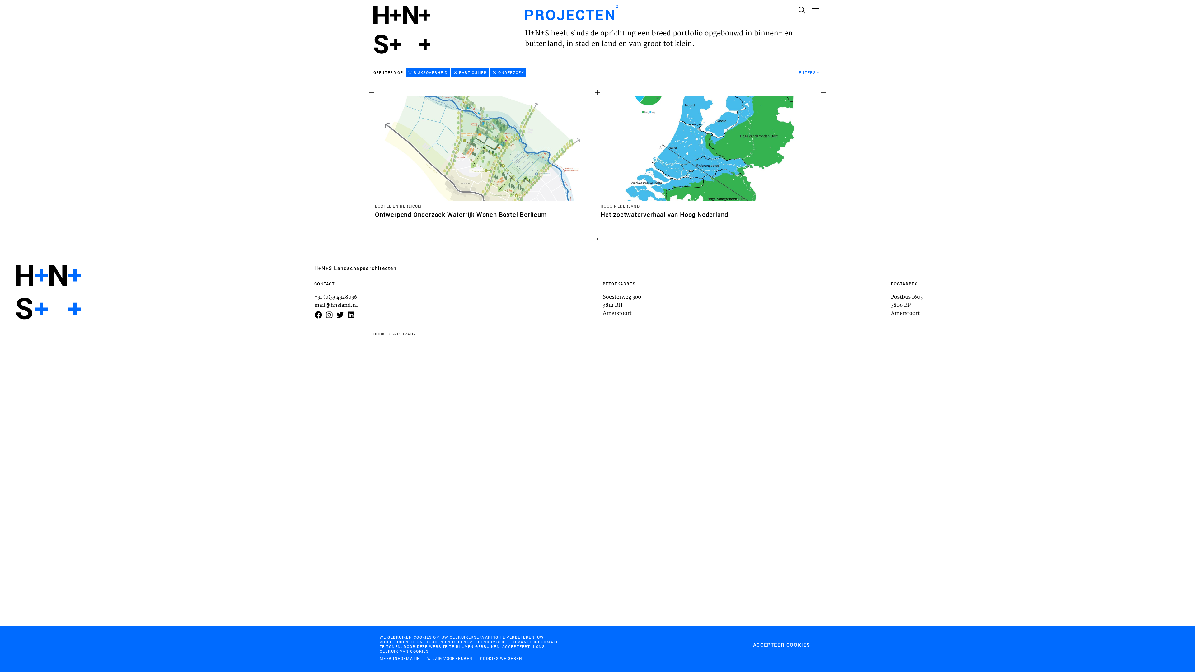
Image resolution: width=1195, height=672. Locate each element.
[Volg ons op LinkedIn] (351, 315)
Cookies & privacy (394, 333)
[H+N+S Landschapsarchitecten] (48, 292)
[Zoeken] (801, 10)
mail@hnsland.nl (336, 305)
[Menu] (815, 10)
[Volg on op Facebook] (318, 315)
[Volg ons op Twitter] (340, 315)
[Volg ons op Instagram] (329, 315)
